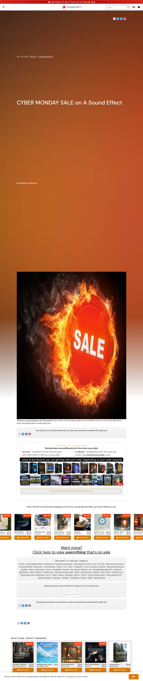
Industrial (117, 569)
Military (39, 572)
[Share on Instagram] (124, 17)
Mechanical (23, 572)
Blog (33, 56)
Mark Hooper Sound (19, 666)
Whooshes (75, 577)
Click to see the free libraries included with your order (71, 491)
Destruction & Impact (114, 564)
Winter (83, 577)
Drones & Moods (26, 566)
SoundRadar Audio (43, 666)
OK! (133, 676)
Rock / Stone (106, 572)
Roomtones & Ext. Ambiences (32, 575)
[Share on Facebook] (117, 17)
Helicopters (39, 569)
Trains (83, 575)
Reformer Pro (117, 572)
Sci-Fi (48, 575)
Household (57, 569)
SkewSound (77, 534)
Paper (76, 572)
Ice (90, 569)
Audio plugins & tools (82, 564)
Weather (65, 577)
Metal (32, 572)
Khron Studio (118, 534)
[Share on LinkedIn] (121, 17)
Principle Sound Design (19, 534)
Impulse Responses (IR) (102, 569)
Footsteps (78, 566)
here (93, 2)
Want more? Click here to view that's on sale (71, 550)
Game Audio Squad (99, 534)
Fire (64, 566)
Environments (49, 566)
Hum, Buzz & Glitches (78, 569)
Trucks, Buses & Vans (96, 575)
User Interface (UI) (113, 575)
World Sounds (99, 577)
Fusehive (88, 666)
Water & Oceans (44, 577)
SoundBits (37, 534)
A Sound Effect (46, 56)
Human (66, 569)
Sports (77, 575)
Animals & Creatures (63, 564)
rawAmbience (113, 666)
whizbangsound (59, 534)
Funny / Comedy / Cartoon (94, 566)
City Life (101, 564)
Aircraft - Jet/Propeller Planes (30, 564)
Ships (54, 575)
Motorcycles (48, 572)
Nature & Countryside (64, 572)
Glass (31, 569)
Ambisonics (49, 564)
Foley (70, 566)
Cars (94, 564)
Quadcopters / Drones (90, 572)
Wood (90, 577)
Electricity (38, 566)
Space (61, 575)
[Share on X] (114, 17)
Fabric (59, 566)
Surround (69, 575)
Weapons (57, 577)
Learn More (22, 528)
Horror (48, 569)
